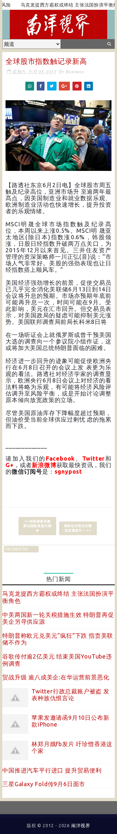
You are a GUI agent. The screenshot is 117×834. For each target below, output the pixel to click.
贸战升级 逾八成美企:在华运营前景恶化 (55, 677)
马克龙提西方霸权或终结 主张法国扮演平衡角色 (65, 4)
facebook (17, 549)
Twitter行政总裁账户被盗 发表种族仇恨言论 (71, 695)
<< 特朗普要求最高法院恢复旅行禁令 (37, 526)
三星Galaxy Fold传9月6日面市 (43, 784)
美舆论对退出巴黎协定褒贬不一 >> (78, 528)
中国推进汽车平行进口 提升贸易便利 (52, 770)
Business (75, 71)
